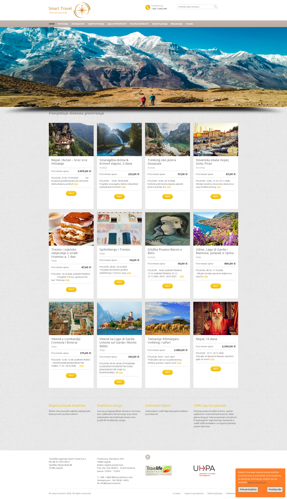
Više (76, 183)
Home (51, 23)
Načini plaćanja (159, 23)
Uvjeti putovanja (96, 23)
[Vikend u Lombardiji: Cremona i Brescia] (71, 318)
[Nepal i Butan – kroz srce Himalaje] (71, 139)
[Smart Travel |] (69, 10)
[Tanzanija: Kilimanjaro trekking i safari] (167, 318)
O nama (189, 23)
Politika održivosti (139, 23)
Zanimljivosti (77, 23)
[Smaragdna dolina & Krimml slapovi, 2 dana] (119, 139)
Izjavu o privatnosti (257, 482)
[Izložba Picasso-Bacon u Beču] (167, 229)
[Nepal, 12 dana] (215, 318)
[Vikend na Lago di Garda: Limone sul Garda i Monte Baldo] (119, 318)
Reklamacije (176, 23)
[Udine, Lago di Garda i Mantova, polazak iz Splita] (215, 229)
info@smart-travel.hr (110, 483)
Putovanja (63, 23)
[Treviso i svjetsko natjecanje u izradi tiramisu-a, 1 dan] (71, 229)
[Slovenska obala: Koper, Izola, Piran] (215, 139)
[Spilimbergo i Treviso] (119, 229)
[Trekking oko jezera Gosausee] (167, 139)
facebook (147, 457)
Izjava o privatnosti (116, 23)
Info (71, 193)
